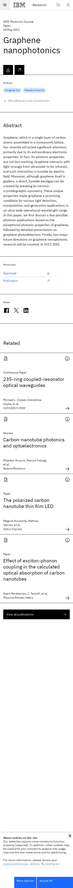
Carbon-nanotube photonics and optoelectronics (34, 443)
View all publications (20, 614)
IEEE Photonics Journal (18, 21)
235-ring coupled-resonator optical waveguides (33, 382)
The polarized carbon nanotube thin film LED (28, 503)
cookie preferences (16, 864)
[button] (70, 835)
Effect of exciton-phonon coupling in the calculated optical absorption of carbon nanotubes (34, 570)
